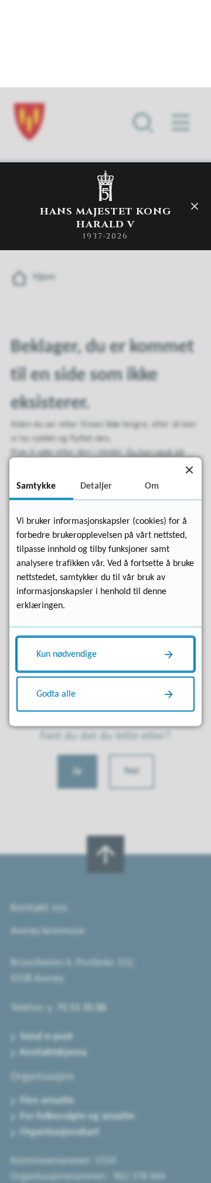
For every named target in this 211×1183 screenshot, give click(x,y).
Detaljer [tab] (96, 485)
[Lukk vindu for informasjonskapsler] (189, 469)
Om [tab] (152, 485)
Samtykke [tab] (36, 485)
